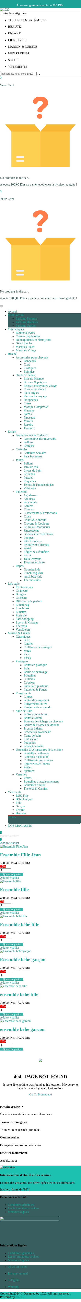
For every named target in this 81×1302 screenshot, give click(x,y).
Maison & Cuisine (19, 633)
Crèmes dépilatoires (28, 336)
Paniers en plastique (36, 686)
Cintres (28, 696)
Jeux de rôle (31, 467)
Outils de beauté (26, 375)
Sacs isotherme (33, 456)
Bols (26, 640)
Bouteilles (30, 675)
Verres (27, 778)
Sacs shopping (25, 619)
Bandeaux (30, 361)
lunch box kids (33, 576)
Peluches (29, 474)
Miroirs (28, 421)
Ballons (28, 442)
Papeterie (21, 491)
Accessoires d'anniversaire (40, 438)
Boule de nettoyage (36, 672)
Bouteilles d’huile (34, 785)
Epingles (29, 371)
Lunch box (22, 608)
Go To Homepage (40, 1094)
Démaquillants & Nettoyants (33, 339)
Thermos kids (32, 580)
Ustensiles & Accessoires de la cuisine (39, 749)
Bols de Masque (34, 378)
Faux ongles (31, 392)
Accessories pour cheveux (32, 357)
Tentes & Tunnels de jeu (39, 484)
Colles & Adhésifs (35, 520)
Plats (26, 654)
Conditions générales (21, 1204)
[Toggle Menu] (1, 305)
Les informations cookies (23, 1208)
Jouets (19, 460)
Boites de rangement (36, 700)
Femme (20, 809)
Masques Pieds (25, 346)
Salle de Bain (24, 710)
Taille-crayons (32, 558)
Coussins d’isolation (36, 756)
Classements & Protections (40, 513)
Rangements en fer (35, 703)
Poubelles (30, 742)
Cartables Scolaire (35, 452)
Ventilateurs (23, 629)
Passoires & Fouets (35, 689)
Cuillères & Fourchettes (38, 760)
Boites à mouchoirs (35, 714)
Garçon (20, 806)
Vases (27, 657)
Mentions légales (18, 1211)
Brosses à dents (33, 728)
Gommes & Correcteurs (38, 534)
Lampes (28, 537)
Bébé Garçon (24, 799)
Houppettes (31, 399)
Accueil (12, 311)
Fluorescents (31, 530)
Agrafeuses (31, 495)
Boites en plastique (35, 665)
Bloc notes (30, 502)
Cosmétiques (16, 329)
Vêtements (14, 792)
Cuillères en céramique (38, 647)
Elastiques (30, 368)
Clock (27, 516)
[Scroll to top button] (75, 1284)
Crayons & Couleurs (36, 523)
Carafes (28, 643)
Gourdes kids (32, 569)
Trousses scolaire (34, 562)
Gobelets (29, 682)
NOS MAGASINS (20, 825)
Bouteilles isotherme (36, 753)
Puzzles (28, 477)
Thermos (21, 626)
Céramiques (23, 636)
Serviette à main (33, 746)
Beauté (12, 354)
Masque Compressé (36, 407)
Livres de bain (32, 470)
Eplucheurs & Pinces (37, 763)
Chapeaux (22, 590)
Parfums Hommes (27, 322)
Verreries (21, 774)
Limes (27, 403)
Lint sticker (31, 739)
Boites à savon (33, 718)
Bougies (29, 445)
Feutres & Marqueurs (37, 527)
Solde (12, 817)
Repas (19, 566)
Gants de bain (32, 735)
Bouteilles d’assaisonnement (41, 781)
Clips (27, 364)
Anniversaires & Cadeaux (32, 435)
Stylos (27, 555)
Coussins (21, 597)
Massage (29, 410)
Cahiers (28, 505)
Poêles (28, 767)
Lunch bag (22, 604)
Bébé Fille (22, 795)
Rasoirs (28, 424)
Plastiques (22, 661)
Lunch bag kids (33, 573)
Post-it (27, 548)
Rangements (23, 693)
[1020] (4, 9)
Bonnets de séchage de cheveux (43, 721)
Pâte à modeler (33, 541)
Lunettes (21, 612)
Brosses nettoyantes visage (40, 385)
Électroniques (24, 587)
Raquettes (30, 481)
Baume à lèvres (25, 332)
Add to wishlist (9, 843)
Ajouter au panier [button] (11, 874)
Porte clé (21, 615)
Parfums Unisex (26, 325)
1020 (19, 1297)
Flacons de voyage (35, 396)
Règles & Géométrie (36, 551)
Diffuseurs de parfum (29, 601)
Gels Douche (24, 343)
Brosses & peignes (35, 382)
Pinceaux (29, 417)
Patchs (28, 414)
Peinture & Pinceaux (36, 544)
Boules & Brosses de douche (41, 725)
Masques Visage (26, 350)
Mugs (27, 650)
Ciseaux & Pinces (35, 389)
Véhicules (30, 488)
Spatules (29, 771)
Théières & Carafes (36, 788)
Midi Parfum (16, 315)
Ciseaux (29, 509)
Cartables (21, 449)
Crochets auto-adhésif (37, 732)
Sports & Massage (27, 622)
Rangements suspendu (37, 707)
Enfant (12, 431)
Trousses (29, 428)
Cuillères (29, 679)
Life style (13, 583)
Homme (21, 813)
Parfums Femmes (26, 318)
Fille (18, 802)
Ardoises (29, 498)
